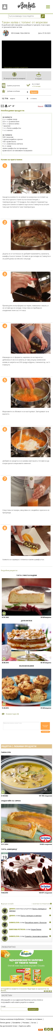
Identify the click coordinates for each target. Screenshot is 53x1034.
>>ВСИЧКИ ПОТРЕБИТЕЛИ (41, 904)
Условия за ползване (34, 1019)
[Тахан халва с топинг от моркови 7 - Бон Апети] (31, 491)
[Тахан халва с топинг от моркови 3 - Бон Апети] (31, 287)
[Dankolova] (5, 925)
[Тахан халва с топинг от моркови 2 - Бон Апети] (31, 235)
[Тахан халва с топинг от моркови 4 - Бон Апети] (31, 339)
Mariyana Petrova (17, 929)
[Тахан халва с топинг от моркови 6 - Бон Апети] (31, 442)
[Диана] (5, 911)
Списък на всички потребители (12, 1019)
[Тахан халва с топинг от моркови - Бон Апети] (31, 178)
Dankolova (14, 922)
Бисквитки (16, 1022)
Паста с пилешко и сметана (31, 916)
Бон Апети (25, 33)
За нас (33, 1022)
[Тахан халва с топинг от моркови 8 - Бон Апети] (31, 541)
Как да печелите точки (8, 1026)
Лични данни (5, 1022)
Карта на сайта (24, 1026)
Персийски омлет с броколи (36, 922)
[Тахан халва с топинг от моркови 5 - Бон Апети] (31, 393)
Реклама (26, 1022)
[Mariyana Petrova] (5, 931)
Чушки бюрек (36, 929)
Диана (12, 909)
